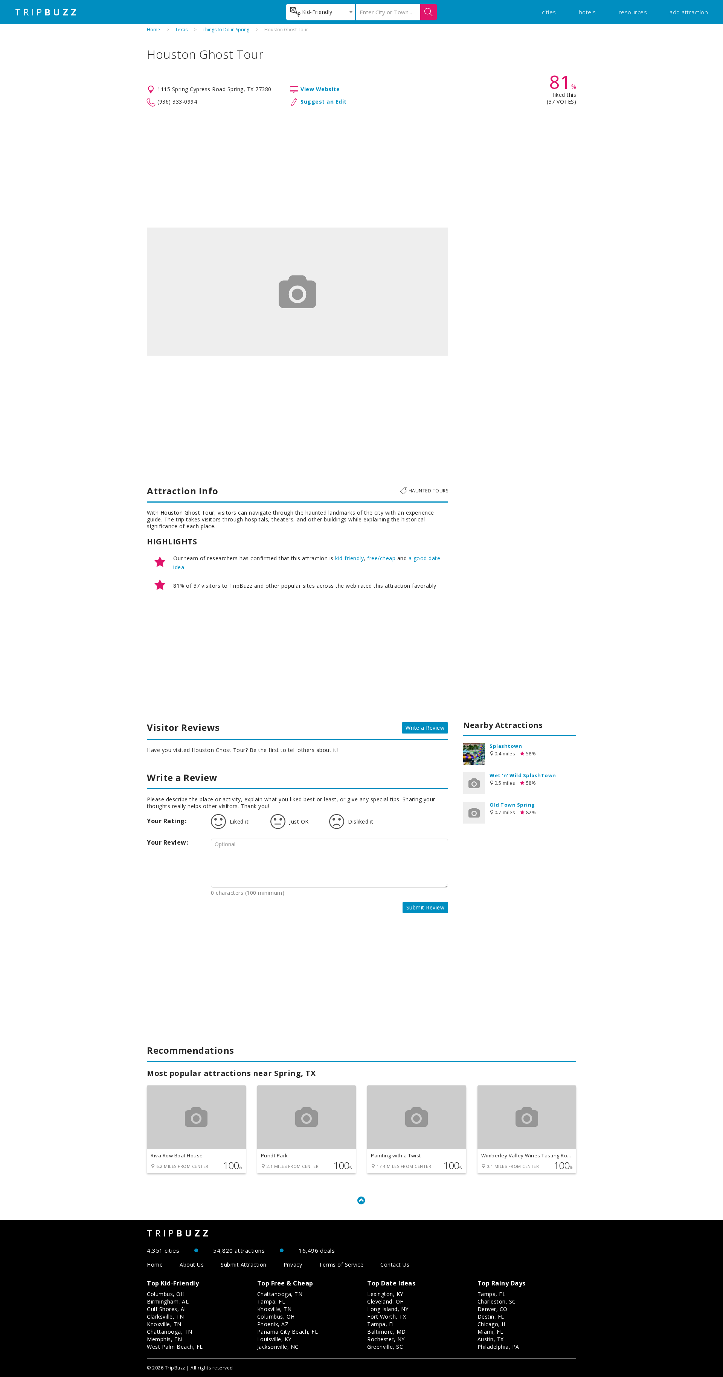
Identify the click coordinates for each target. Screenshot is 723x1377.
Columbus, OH (166, 1294)
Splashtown (506, 746)
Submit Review (425, 907)
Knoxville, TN (164, 1324)
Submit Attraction (244, 1264)
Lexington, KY (385, 1294)
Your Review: (167, 842)
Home (153, 29)
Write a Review (425, 727)
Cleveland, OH (385, 1301)
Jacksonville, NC (278, 1346)
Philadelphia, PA (498, 1346)
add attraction (689, 12)
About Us (192, 1264)
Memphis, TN (164, 1339)
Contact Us (394, 1264)
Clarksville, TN (165, 1316)
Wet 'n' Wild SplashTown (523, 775)
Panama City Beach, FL (287, 1331)
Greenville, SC (385, 1346)
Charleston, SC (496, 1301)
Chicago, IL (492, 1324)
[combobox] (320, 12)
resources (633, 12)
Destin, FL (490, 1316)
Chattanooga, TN (169, 1331)
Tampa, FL (271, 1301)
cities (549, 12)
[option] (297, 292)
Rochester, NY (386, 1339)
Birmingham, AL (168, 1301)
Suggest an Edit (323, 101)
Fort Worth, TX (386, 1316)
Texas (181, 29)
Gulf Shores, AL (167, 1309)
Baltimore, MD (386, 1331)
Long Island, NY (388, 1309)
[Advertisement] (361, 167)
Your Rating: (166, 821)
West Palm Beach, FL (175, 1346)
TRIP (47, 12)
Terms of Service (341, 1264)
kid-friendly (349, 558)
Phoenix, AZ (273, 1324)
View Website (320, 89)
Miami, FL (490, 1331)
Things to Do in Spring (226, 29)
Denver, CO (492, 1309)
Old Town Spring (512, 804)
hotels (587, 12)
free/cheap (381, 558)
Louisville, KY (274, 1339)
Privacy (293, 1264)
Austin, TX (490, 1339)
